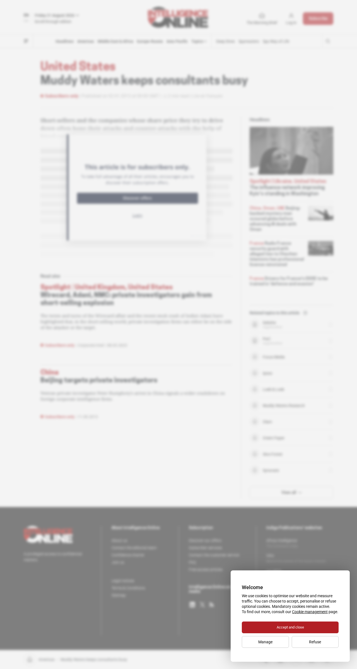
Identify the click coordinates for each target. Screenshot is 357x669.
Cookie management (310, 612)
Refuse (315, 642)
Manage (265, 642)
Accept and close (290, 627)
